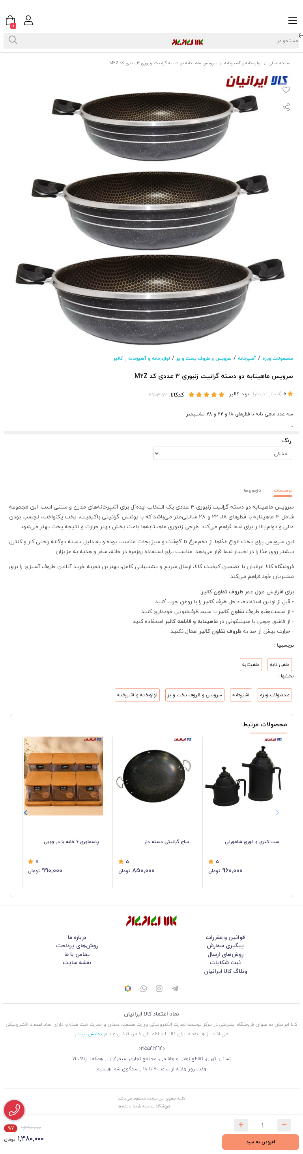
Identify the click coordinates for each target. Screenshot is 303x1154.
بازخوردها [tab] (252, 490)
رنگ (286, 440)
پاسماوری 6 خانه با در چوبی (71, 842)
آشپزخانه (247, 358)
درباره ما (77, 937)
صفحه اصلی (279, 63)
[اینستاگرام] (159, 989)
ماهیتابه (251, 664)
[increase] (241, 1125)
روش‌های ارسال (225, 954)
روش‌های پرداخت (77, 945)
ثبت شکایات (225, 962)
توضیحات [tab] (283, 490)
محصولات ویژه (277, 358)
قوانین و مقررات (225, 937)
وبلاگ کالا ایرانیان (225, 971)
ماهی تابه (280, 664)
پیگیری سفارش (225, 945)
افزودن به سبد (260, 1142)
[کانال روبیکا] (128, 989)
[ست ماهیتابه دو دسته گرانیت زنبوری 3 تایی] (151, 920)
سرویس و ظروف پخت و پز (204, 358)
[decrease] (284, 1125)
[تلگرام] (175, 989)
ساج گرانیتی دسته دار (167, 842)
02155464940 (151, 1048)
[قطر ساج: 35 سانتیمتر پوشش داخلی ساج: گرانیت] (153, 776)
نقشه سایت (77, 962)
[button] (25, 812)
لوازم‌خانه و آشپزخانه (243, 63)
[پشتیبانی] (143, 989)
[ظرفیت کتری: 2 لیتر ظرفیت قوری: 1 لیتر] (243, 776)
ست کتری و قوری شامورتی (252, 842)
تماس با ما (77, 954)
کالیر (118, 358)
